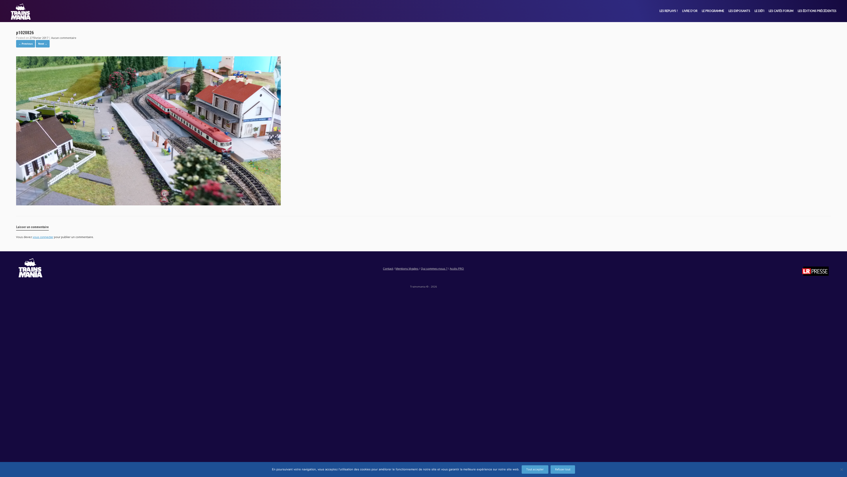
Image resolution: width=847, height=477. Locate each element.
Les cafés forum (781, 11)
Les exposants (739, 11)
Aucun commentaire (63, 38)
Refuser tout (562, 469)
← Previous (26, 43)
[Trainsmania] (20, 11)
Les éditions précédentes (817, 11)
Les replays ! (669, 11)
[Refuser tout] (841, 469)
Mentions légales (406, 269)
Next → (42, 43)
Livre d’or (689, 11)
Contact (388, 269)
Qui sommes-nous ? (434, 269)
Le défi (759, 11)
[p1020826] (148, 204)
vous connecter (43, 237)
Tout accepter (535, 469)
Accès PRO (457, 269)
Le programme (713, 11)
